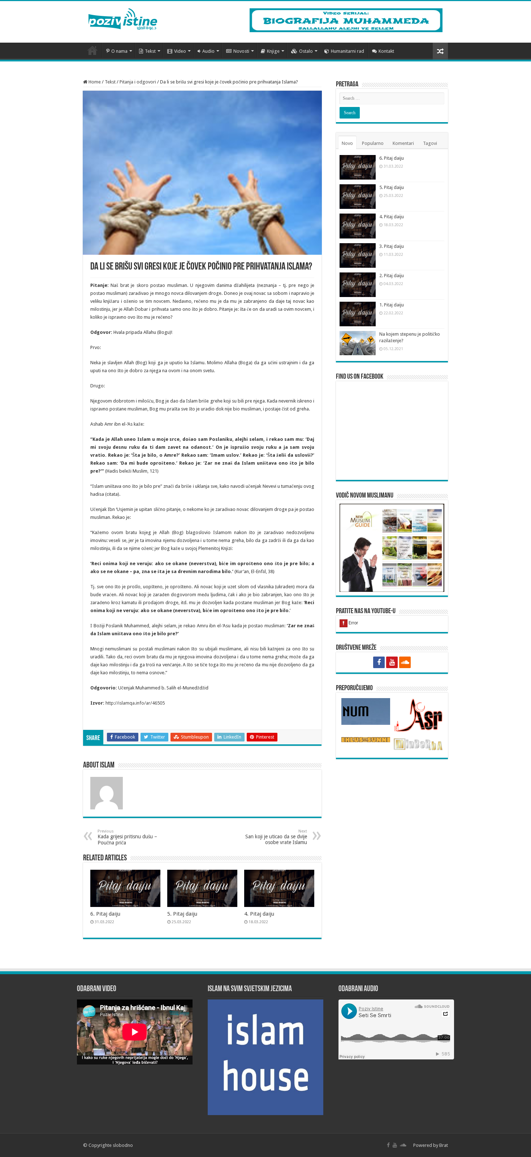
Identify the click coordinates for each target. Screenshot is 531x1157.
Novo (347, 143)
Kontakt (386, 51)
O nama (119, 51)
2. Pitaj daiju (391, 275)
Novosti (241, 51)
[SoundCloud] (405, 662)
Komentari (403, 143)
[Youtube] (392, 662)
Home (94, 82)
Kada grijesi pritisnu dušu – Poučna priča (127, 837)
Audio (208, 51)
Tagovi (430, 143)
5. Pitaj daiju (182, 914)
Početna (92, 50)
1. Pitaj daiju (391, 304)
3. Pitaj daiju (391, 246)
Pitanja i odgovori (138, 82)
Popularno (373, 143)
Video (180, 51)
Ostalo (306, 51)
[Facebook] (379, 662)
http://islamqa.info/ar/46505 (135, 703)
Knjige (273, 51)
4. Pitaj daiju (259, 914)
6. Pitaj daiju (105, 914)
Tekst (150, 51)
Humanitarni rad (347, 51)
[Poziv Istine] (122, 17)
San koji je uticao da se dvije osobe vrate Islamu (276, 837)
